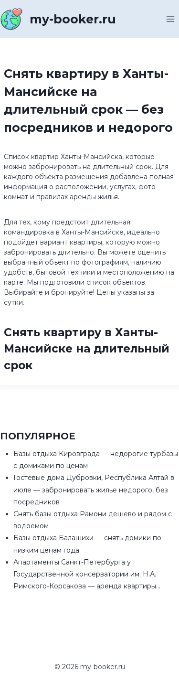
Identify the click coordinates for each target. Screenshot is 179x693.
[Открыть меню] (170, 18)
